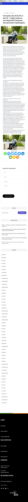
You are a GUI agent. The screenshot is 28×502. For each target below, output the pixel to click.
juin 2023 (3, 355)
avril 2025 (3, 302)
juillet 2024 (4, 325)
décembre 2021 (5, 396)
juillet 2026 (4, 257)
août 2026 (4, 254)
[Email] (10, 157)
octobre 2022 (4, 370)
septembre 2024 (5, 319)
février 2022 (4, 393)
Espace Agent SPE (4, 456)
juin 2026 (3, 260)
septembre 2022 (5, 373)
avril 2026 (3, 266)
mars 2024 (4, 337)
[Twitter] (12, 153)
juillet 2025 (4, 293)
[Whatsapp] (5, 153)
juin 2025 (3, 296)
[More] (17, 157)
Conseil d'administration (5, 436)
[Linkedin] (22, 153)
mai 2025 (3, 299)
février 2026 (4, 272)
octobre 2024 (4, 316)
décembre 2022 (5, 364)
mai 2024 (3, 331)
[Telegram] (15, 153)
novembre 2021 (5, 399)
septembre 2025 (5, 287)
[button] (1, 3)
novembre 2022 (5, 367)
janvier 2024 (4, 343)
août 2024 (4, 322)
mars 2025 (4, 305)
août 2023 (4, 349)
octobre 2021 (4, 402)
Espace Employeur (4, 451)
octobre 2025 (4, 284)
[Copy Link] (14, 157)
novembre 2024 (5, 313)
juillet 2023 (4, 352)
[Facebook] (8, 153)
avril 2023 (3, 361)
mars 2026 (4, 269)
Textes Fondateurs (4, 431)
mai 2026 (3, 263)
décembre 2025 (5, 278)
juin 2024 (3, 328)
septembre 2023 (5, 346)
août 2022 (4, 376)
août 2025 (4, 290)
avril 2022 (3, 387)
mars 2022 (4, 390)
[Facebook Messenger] (19, 153)
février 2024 (4, 340)
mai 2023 (3, 358)
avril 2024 (3, 334)
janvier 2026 (4, 275)
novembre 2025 (5, 281)
